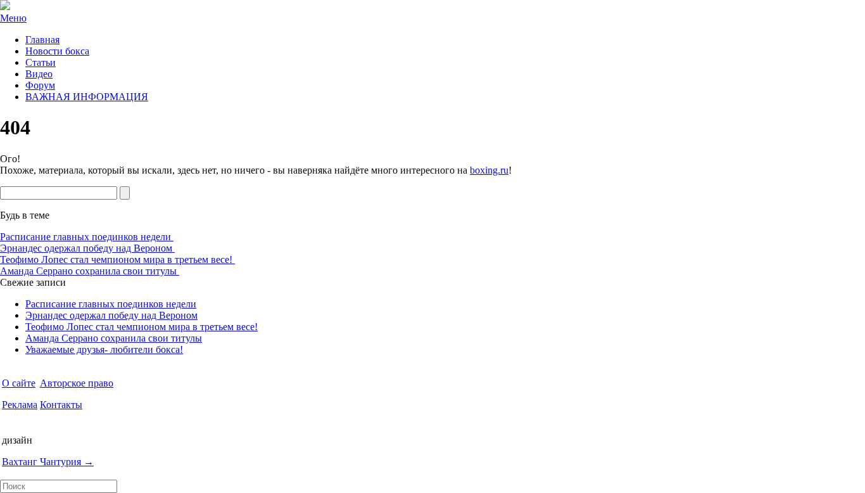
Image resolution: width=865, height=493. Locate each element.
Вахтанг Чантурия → (48, 461)
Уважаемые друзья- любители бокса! (104, 349)
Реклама (19, 404)
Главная (42, 39)
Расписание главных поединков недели (87, 236)
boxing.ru (489, 170)
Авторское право (76, 383)
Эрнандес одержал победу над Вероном (87, 248)
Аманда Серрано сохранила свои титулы (89, 271)
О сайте (18, 383)
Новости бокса (57, 51)
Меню (13, 18)
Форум (40, 85)
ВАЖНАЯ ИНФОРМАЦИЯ (86, 96)
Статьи (40, 62)
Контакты (61, 404)
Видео (39, 73)
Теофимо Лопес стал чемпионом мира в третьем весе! (117, 259)
